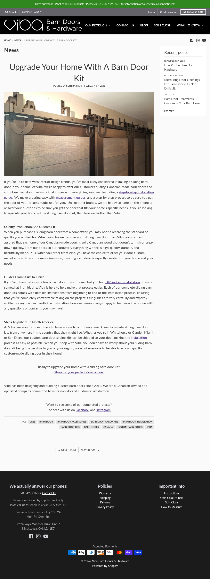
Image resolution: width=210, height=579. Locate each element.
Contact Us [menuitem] (125, 25)
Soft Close (171, 502)
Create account (168, 12)
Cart (195, 12)
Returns (105, 502)
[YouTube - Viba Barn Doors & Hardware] (204, 40)
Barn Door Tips (70, 427)
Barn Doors (91, 427)
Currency (27, 11)
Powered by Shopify (105, 566)
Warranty (105, 493)
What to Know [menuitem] (188, 25)
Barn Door (46, 421)
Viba (149, 427)
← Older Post (67, 449)
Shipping (105, 498)
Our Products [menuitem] (96, 25)
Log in (151, 12)
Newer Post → (90, 449)
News (17, 40)
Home (7, 40)
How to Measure (171, 507)
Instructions (171, 493)
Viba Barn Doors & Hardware (110, 561)
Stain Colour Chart (171, 498)
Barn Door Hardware (104, 421)
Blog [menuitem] (144, 25)
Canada (108, 427)
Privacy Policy (105, 507)
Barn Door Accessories (71, 421)
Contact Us (49, 493)
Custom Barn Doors (130, 427)
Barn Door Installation (137, 421)
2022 (32, 421)
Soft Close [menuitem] (162, 25)
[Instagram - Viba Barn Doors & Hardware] (198, 40)
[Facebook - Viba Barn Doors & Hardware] (192, 40)
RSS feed (169, 111)
